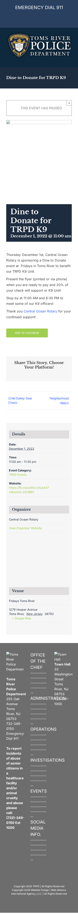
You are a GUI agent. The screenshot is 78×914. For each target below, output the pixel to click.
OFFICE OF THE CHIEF (38, 661)
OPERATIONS (43, 729)
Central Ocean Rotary (40, 311)
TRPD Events (18, 474)
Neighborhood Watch (59, 400)
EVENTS (38, 791)
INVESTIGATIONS (47, 760)
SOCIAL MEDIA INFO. (38, 828)
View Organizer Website (25, 528)
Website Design (40, 890)
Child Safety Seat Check (20, 400)
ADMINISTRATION (48, 698)
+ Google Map (21, 618)
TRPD (36, 886)
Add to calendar (27, 333)
